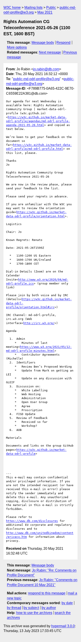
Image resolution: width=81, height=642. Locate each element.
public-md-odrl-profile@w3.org (36, 79)
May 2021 (44, 12)
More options (17, 47)
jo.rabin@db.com (46, 69)
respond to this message (46, 593)
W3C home (12, 7)
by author (49, 608)
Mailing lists (33, 7)
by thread (14, 608)
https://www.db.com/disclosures (32, 521)
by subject (31, 608)
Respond (63, 42)
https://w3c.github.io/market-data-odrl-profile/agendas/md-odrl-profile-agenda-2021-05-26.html (38, 121)
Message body (43, 42)
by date (67, 603)
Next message (50, 52)
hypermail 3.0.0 (63, 626)
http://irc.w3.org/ (38, 323)
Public (51, 7)
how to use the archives (34, 613)
